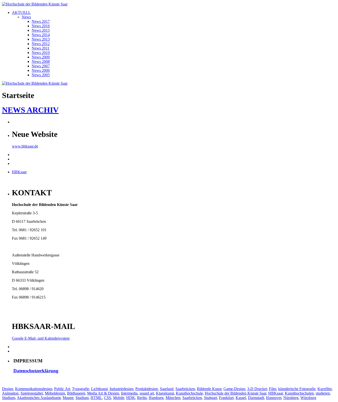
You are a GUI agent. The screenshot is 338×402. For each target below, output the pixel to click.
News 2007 (41, 66)
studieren (323, 393)
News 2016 (41, 26)
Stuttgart (210, 398)
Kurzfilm (324, 389)
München (173, 398)
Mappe (68, 398)
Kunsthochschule (189, 393)
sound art (147, 393)
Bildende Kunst (209, 389)
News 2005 (41, 75)
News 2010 (41, 52)
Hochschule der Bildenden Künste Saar (235, 393)
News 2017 (41, 21)
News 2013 (41, 39)
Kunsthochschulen (299, 393)
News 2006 (41, 70)
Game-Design (234, 389)
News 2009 (41, 57)
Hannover (273, 398)
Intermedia (129, 393)
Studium (8, 398)
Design (7, 389)
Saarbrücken (185, 389)
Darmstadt (256, 398)
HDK (130, 398)
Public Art (62, 389)
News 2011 (40, 48)
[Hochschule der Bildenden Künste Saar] (35, 4)
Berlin (142, 398)
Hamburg (156, 398)
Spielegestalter (32, 393)
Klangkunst (165, 393)
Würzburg (308, 398)
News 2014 (41, 35)
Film (272, 389)
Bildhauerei (76, 393)
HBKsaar (19, 172)
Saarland (166, 389)
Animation (10, 393)
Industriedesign (121, 389)
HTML (96, 398)
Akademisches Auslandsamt (39, 398)
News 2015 (41, 30)
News (26, 17)
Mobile (118, 398)
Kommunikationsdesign (33, 389)
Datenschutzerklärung (35, 370)
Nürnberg (290, 398)
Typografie (80, 389)
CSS (107, 398)
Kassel (241, 398)
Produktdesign (146, 389)
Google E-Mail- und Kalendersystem (41, 338)
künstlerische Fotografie (296, 389)
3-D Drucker (257, 389)
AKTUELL (21, 12)
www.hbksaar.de (25, 146)
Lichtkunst (99, 389)
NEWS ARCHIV (30, 109)
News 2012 (41, 44)
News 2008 (41, 61)
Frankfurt (226, 398)
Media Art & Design (103, 393)
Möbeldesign (55, 393)
